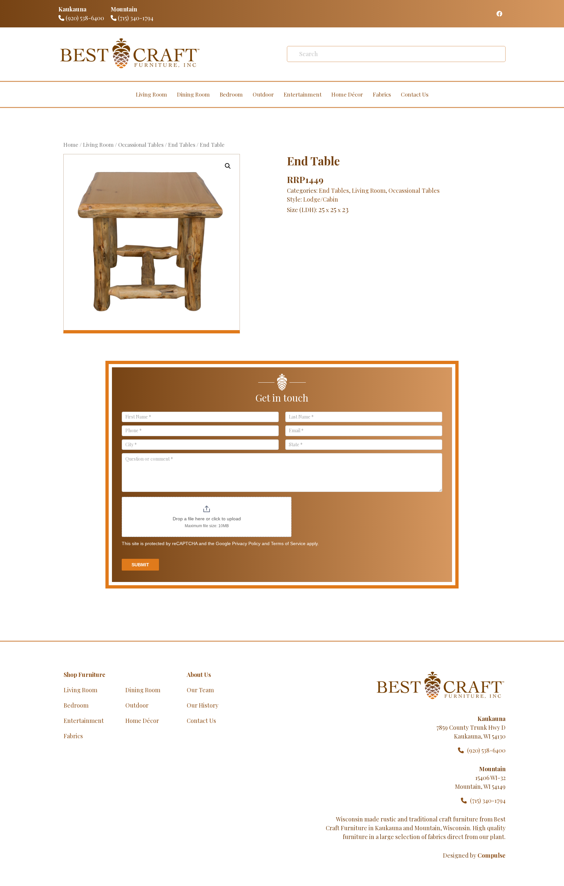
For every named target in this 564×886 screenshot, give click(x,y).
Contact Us (415, 94)
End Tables (181, 144)
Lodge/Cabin (320, 199)
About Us (199, 675)
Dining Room (193, 94)
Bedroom (231, 94)
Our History (202, 705)
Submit (140, 564)
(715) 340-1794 (135, 18)
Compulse (492, 855)
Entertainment (302, 94)
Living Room (151, 94)
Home (70, 144)
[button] (228, 166)
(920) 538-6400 (84, 18)
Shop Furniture (84, 675)
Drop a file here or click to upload (207, 518)
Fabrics (382, 94)
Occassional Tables (141, 144)
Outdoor (263, 94)
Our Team (200, 690)
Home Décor (347, 94)
